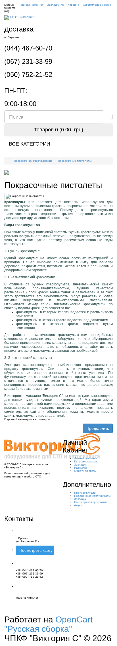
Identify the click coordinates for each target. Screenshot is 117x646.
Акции (78, 505)
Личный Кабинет (85, 458)
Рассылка (80, 467)
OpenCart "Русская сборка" (48, 624)
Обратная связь (85, 470)
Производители (85, 492)
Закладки (80, 464)
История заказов (85, 461)
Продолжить (97, 428)
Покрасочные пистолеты (74, 160)
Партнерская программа (91, 502)
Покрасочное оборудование (33, 160)
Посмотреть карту (36, 550)
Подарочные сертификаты (92, 495)
